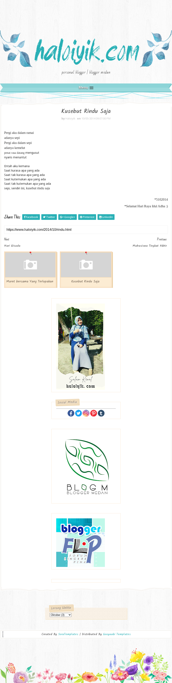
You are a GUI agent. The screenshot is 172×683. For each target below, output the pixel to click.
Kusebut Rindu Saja (85, 281)
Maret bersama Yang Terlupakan (29, 281)
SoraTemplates (68, 634)
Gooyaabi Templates (117, 634)
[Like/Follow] (71, 413)
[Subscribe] (93, 413)
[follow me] (78, 413)
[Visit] (101, 413)
